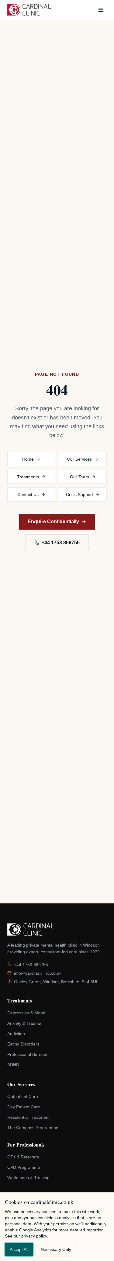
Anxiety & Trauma (24, 1023)
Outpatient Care (23, 1096)
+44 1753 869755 (61, 543)
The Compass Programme (33, 1127)
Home (28, 459)
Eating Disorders (23, 1044)
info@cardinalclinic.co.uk (39, 973)
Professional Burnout (28, 1054)
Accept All (20, 1249)
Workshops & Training (29, 1177)
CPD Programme (23, 1167)
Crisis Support (79, 494)
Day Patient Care (24, 1107)
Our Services (79, 459)
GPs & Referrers (23, 1157)
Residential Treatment (29, 1117)
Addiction (16, 1033)
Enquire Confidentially (53, 522)
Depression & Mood (27, 1013)
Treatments (28, 476)
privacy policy (74, 1235)
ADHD (13, 1064)
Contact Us (28, 494)
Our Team (79, 476)
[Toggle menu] (101, 10)
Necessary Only (60, 1249)
